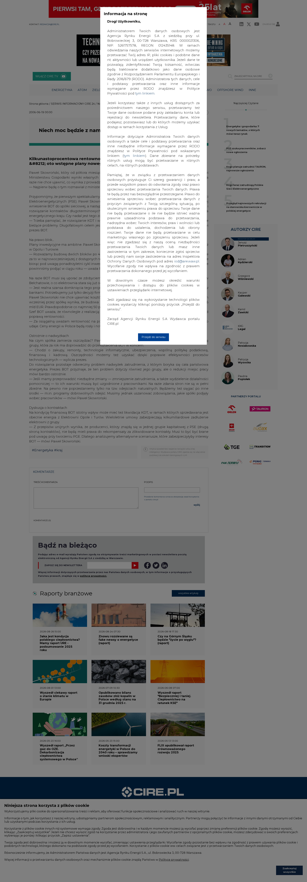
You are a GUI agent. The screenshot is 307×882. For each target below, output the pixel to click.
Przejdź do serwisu (153, 337)
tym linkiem (134, 156)
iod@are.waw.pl (186, 261)
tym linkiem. (145, 93)
